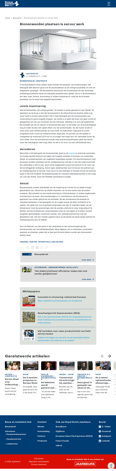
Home (7, 18)
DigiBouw (60, 431)
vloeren (72, 153)
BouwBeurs (61, 427)
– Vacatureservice (13, 439)
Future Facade (62, 441)
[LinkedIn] (33, 247)
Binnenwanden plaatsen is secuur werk (41, 18)
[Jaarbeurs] (85, 464)
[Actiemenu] (111, 465)
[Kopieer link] (47, 247)
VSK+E (59, 446)
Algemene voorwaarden (39, 462)
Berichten (17, 18)
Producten (42, 441)
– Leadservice (11, 444)
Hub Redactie (32, 74)
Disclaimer (39, 459)
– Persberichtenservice (15, 434)
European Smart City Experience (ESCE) (74, 436)
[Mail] (28, 248)
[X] (38, 247)
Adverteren (10, 431)
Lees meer (86, 260)
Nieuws (40, 427)
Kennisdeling (43, 431)
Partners (41, 436)
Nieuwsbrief (10, 427)
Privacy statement (39, 464)
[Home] (12, 4)
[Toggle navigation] (109, 3)
